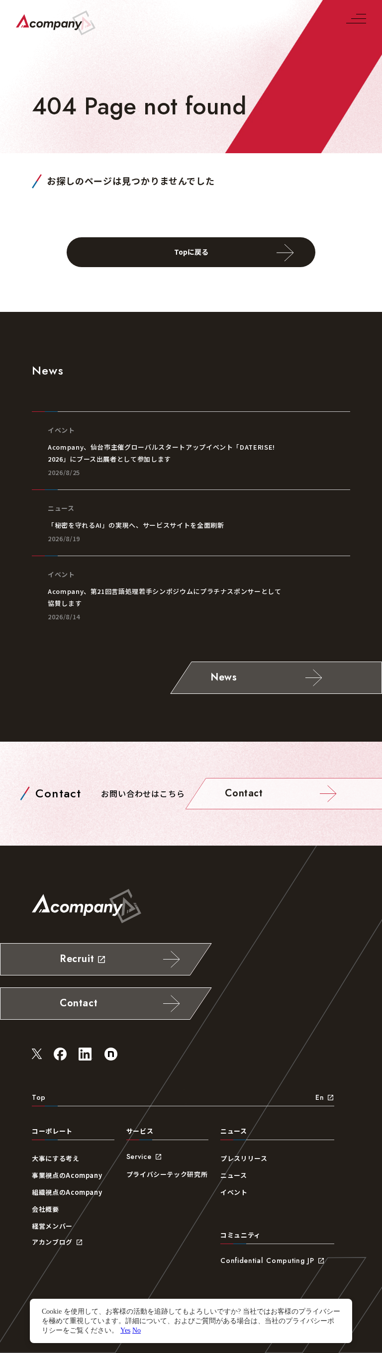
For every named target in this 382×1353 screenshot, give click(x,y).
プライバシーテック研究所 (167, 1174)
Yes (125, 1330)
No (136, 1330)
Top (39, 1097)
